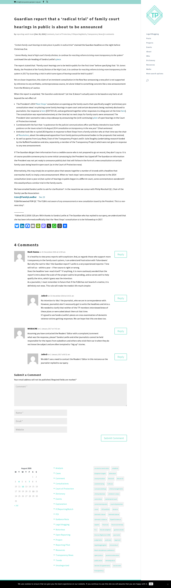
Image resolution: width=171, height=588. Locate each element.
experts (96, 525)
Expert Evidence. (115, 519)
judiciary (108, 540)
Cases (58, 473)
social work (117, 566)
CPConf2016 (105, 509)
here (43, 111)
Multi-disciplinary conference (104, 550)
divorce (115, 509)
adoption (115, 468)
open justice (98, 555)
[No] (167, 584)
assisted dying (99, 484)
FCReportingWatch (78, 34)
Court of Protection (63, 34)
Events (149, 47)
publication (98, 560)
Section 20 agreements (102, 566)
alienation (112, 473)
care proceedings (100, 489)
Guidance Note (62, 519)
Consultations (62, 483)
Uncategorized (62, 565)
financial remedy (117, 525)
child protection (99, 494)
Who (148, 56)
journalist (116, 535)
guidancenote (119, 530)
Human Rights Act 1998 (102, 535)
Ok (151, 584)
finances (105, 525)
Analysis (59, 468)
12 (23, 486)
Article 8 (111, 479)
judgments (98, 540)
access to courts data (101, 468)
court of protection (116, 504)
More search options (154, 74)
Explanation (61, 504)
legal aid (117, 540)
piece (58, 59)
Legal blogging (62, 524)
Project (59, 539)
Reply (120, 254)
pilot (95, 117)
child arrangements (116, 489)
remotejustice (110, 560)
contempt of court (111, 499)
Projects (149, 43)
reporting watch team (25, 34)
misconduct (114, 545)
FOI (57, 514)
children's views (113, 494)
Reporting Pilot (63, 544)
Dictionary (150, 60)
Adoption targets (100, 473)
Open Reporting (63, 534)
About (148, 52)
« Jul (16, 505)
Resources (150, 65)
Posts (148, 38)
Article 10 (120, 479)
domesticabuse (113, 514)
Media (148, 69)
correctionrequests (100, 504)
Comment (50, 34)
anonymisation (99, 479)
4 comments (109, 34)
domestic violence (100, 519)
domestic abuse (99, 514)
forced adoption (105, 530)
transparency (99, 571)
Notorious (60, 529)
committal (98, 499)
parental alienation (112, 555)
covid (96, 509)
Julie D (44, 295)
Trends (59, 560)
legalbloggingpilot (100, 545)
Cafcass (110, 484)
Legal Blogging (152, 34)
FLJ (95, 530)
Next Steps (41, 104)
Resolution (24, 135)
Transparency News (95, 34)
